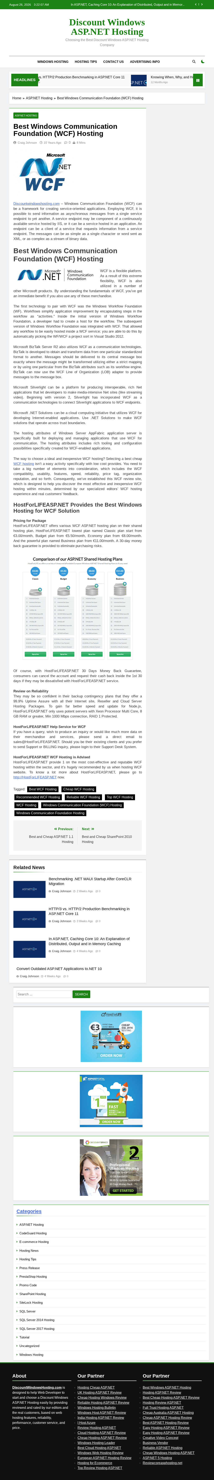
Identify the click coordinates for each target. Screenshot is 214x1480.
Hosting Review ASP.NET (162, 1402)
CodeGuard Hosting (33, 1233)
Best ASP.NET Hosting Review (166, 1423)
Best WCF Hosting (43, 789)
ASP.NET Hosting (26, 115)
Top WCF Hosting (120, 797)
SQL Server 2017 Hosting (36, 1328)
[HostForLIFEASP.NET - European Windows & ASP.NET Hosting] (111, 1061)
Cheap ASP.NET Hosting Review (167, 1417)
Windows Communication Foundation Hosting (50, 813)
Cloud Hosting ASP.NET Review (102, 1433)
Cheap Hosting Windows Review (102, 1397)
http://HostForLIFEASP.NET (35, 777)
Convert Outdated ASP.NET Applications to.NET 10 (149, 4)
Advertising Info (145, 61)
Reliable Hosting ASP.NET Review (103, 1402)
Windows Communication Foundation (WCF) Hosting (82, 805)
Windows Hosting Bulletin (97, 1407)
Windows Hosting (53, 61)
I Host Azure (87, 1423)
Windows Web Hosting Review (101, 1453)
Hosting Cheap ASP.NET (96, 1387)
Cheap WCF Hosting (78, 789)
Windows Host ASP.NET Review (102, 1412)
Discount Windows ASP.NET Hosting (107, 27)
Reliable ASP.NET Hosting (162, 1448)
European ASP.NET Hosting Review (104, 1458)
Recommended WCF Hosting (38, 797)
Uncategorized (29, 1346)
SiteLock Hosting (31, 1302)
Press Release (29, 1268)
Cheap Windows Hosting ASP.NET (169, 1453)
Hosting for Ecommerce (95, 1463)
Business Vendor (155, 1443)
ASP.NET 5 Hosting (157, 1458)
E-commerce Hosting (34, 1242)
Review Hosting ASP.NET (97, 1428)
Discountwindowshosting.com (36, 204)
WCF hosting (23, 464)
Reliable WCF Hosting (83, 797)
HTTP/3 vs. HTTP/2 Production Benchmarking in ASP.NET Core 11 (52, 77)
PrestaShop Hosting (33, 1276)
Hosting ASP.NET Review (162, 1392)
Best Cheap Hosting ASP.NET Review (171, 1397)
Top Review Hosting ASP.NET (100, 1468)
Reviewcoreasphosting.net (162, 1463)
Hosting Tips (86, 61)
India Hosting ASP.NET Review (101, 1417)
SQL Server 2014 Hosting (36, 1320)
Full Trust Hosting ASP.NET (163, 1407)
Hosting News (29, 1250)
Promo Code (28, 1285)
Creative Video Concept (160, 1438)
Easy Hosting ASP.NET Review (166, 1428)
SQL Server (27, 1311)
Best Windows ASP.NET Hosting (167, 1387)
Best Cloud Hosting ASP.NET (99, 1448)
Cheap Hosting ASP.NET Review (102, 1438)
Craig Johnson (27, 142)
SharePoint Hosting (32, 1294)
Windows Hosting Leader (96, 1443)
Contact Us (113, 61)
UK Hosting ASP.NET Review (100, 1392)
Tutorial (24, 1337)
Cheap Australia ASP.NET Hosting (168, 1412)
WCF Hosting (26, 805)
